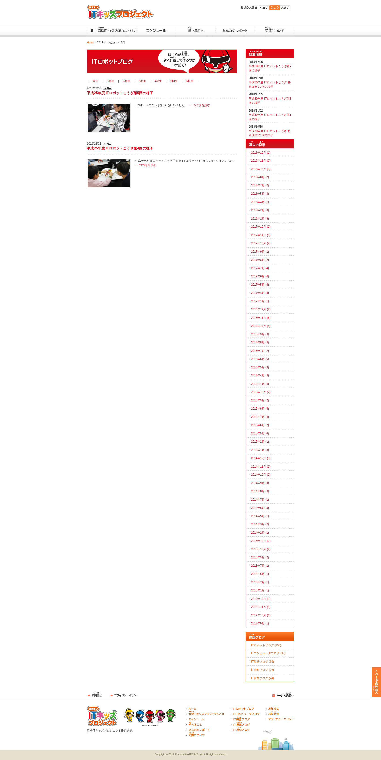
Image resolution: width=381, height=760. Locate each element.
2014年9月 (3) (260, 483)
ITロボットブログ (242, 708)
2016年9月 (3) (260, 334)
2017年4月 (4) (260, 292)
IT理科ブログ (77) (262, 669)
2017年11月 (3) (260, 235)
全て (95, 81)
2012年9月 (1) (260, 623)
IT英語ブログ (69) (262, 661)
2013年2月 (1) (260, 582)
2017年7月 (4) (260, 268)
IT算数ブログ (240, 724)
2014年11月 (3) (260, 466)
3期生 (142, 81)
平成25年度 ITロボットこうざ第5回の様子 (120, 93)
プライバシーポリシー (125, 694)
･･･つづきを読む (199, 105)
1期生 (110, 81)
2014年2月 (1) (260, 532)
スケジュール (156, 30)
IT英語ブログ (240, 718)
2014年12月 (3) (260, 458)
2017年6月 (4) (260, 276)
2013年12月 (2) (260, 540)
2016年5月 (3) (260, 367)
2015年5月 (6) (260, 433)
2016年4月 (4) (260, 375)
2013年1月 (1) (260, 590)
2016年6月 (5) (260, 359)
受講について (274, 30)
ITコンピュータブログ (245, 713)
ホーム (92, 30)
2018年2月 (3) (260, 210)
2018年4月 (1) (260, 202)
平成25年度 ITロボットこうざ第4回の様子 (120, 148)
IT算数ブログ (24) (262, 678)
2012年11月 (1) (260, 607)
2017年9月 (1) (260, 251)
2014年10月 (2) (260, 474)
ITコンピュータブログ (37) (268, 653)
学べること (195, 30)
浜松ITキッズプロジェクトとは (116, 30)
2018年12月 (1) (260, 152)
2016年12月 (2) (260, 309)
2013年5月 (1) (260, 574)
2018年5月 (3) (260, 193)
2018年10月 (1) (260, 169)
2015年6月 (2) (260, 425)
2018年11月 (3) (260, 160)
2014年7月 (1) (260, 499)
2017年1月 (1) (260, 301)
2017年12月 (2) (260, 226)
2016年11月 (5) (260, 317)
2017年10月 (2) (260, 243)
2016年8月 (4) (260, 342)
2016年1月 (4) (260, 384)
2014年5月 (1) (260, 516)
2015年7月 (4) (260, 417)
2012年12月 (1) (260, 598)
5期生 (174, 81)
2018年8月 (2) (260, 177)
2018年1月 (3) (260, 218)
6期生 (190, 81)
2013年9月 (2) (260, 557)
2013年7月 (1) (260, 565)
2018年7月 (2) (260, 185)
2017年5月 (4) (260, 284)
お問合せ (95, 694)
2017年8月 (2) (260, 259)
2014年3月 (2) (260, 524)
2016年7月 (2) (260, 350)
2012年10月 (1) (260, 615)
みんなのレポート (235, 30)
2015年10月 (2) (260, 392)
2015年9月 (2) (260, 400)
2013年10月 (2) (260, 549)
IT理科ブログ (240, 729)
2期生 (126, 81)
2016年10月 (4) (260, 326)
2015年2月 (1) (260, 441)
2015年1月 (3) (260, 450)
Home (90, 42)
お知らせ (272, 708)
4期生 (158, 81)
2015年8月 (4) (260, 408)
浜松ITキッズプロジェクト (120, 12)
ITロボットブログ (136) (266, 645)
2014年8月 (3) (260, 491)
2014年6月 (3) (260, 507)
